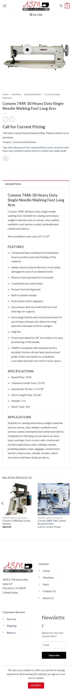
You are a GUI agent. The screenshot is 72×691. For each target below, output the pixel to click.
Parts (46, 584)
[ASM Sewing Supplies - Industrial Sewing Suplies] (36, 6)
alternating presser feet (19, 147)
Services (11, 619)
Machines (16, 94)
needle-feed (47, 150)
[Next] (69, 510)
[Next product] (5, 119)
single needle (60, 150)
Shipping (12, 625)
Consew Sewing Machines (24, 142)
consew (49, 147)
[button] (5, 6)
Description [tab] (13, 184)
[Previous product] (11, 119)
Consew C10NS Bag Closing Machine (16, 522)
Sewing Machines (32, 94)
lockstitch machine (22, 150)
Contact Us (49, 591)
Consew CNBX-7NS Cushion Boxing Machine (52, 522)
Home (6, 94)
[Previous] (3, 510)
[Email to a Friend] (5, 158)
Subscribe (54, 655)
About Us (48, 598)
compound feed (37, 147)
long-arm (36, 150)
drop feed (58, 147)
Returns (11, 632)
